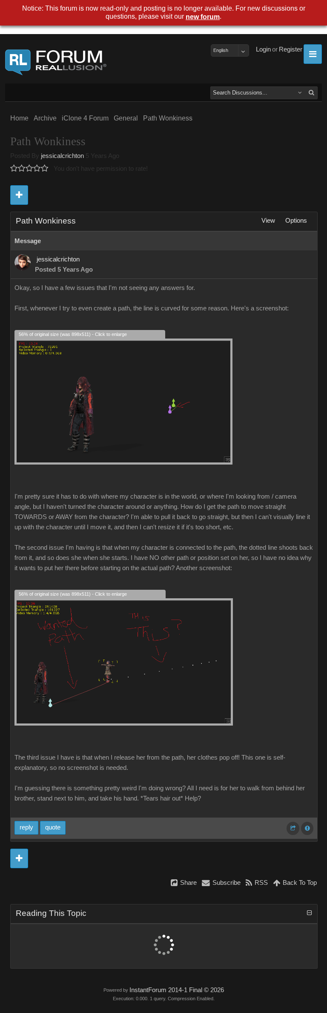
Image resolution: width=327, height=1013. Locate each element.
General (126, 118)
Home (19, 118)
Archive (45, 118)
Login (263, 49)
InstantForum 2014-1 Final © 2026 (176, 990)
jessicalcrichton (62, 155)
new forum (203, 16)
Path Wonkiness (167, 118)
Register (290, 49)
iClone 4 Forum (85, 118)
